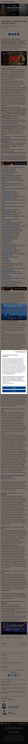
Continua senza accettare (21, 351)
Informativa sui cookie (10, 373)
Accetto (14, 390)
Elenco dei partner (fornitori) (8, 383)
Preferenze (14, 387)
